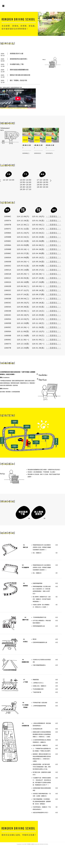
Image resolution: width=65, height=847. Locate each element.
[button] (50, 180)
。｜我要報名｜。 (53, 216)
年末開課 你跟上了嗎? (17, 64)
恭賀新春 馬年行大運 (16, 53)
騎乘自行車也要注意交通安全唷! (20, 75)
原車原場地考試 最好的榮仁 (18, 59)
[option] (8, 175)
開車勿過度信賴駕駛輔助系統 (19, 70)
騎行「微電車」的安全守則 (18, 80)
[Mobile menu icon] (3, 6)
